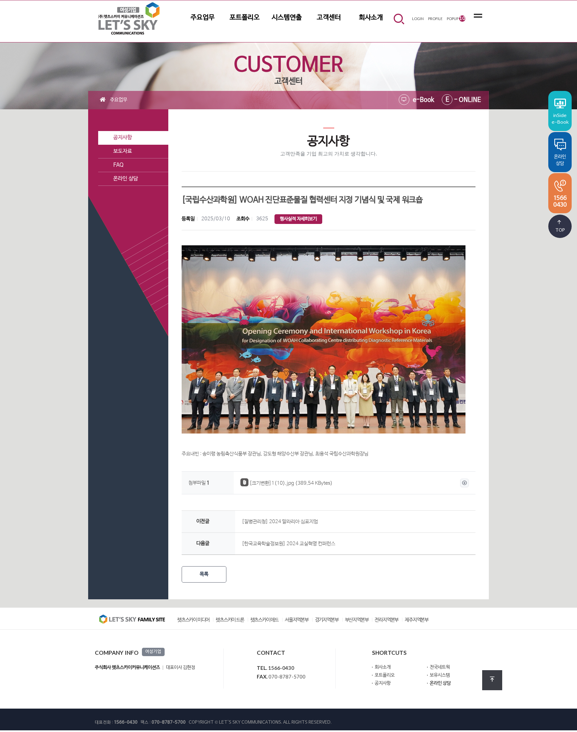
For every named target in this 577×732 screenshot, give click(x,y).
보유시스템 (440, 675)
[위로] (492, 680)
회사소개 (371, 17)
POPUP (456, 18)
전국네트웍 (440, 667)
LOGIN (418, 18)
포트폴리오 (245, 17)
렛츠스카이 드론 (230, 620)
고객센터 (329, 17)
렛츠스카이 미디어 (193, 620)
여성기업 (153, 651)
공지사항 (383, 683)
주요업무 (203, 17)
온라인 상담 (440, 683)
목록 (204, 574)
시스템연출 (287, 17)
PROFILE (435, 18)
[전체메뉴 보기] (478, 17)
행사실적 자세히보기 (298, 219)
